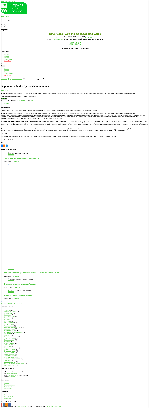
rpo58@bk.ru (11, 376)
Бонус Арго (7, 61)
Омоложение (8, 344)
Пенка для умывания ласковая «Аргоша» (20, 284)
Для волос (7, 318)
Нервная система (9, 340)
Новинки (7, 341)
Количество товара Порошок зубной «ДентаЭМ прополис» (18, 96)
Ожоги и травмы (9, 343)
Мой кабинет (8, 388)
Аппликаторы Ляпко (10, 311)
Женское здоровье (9, 329)
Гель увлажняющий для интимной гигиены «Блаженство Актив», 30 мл (31, 273)
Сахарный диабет (9, 352)
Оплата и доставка (9, 59)
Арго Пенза (5, 17)
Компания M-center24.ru (54, 406)
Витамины (7, 315)
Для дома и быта (9, 322)
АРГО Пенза (22, 406)
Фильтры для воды (9, 362)
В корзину (4, 98)
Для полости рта (9, 326)
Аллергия (7, 310)
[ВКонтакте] (2, 146)
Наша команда (8, 396)
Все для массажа (9, 316)
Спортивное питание (10, 355)
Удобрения (7, 360)
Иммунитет (7, 333)
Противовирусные (9, 351)
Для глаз (6, 319)
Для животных (8, 324)
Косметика (7, 335)
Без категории (8, 313)
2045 (32, 100)
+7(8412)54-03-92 (57, 39)
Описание (7, 103)
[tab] (76, 103)
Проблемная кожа (9, 349)
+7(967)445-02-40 (88, 38)
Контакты (7, 57)
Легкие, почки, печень (11, 337)
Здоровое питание (9, 330)
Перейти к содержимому (8, 1)
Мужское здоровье (9, 338)
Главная (6, 54)
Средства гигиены (15, 79)
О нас (6, 395)
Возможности (8, 398)
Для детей (7, 321)
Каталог (6, 56)
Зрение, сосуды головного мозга (13, 332)
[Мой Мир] (7, 146)
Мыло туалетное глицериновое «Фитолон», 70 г (22, 158)
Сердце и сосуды (9, 354)
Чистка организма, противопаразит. (14, 363)
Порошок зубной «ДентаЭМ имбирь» (18, 295)
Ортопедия (7, 346)
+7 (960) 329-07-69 (12, 375)
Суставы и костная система (12, 358)
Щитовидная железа (10, 365)
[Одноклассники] (4, 146)
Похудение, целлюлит (10, 348)
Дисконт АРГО (8, 386)
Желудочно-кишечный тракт (12, 327)
